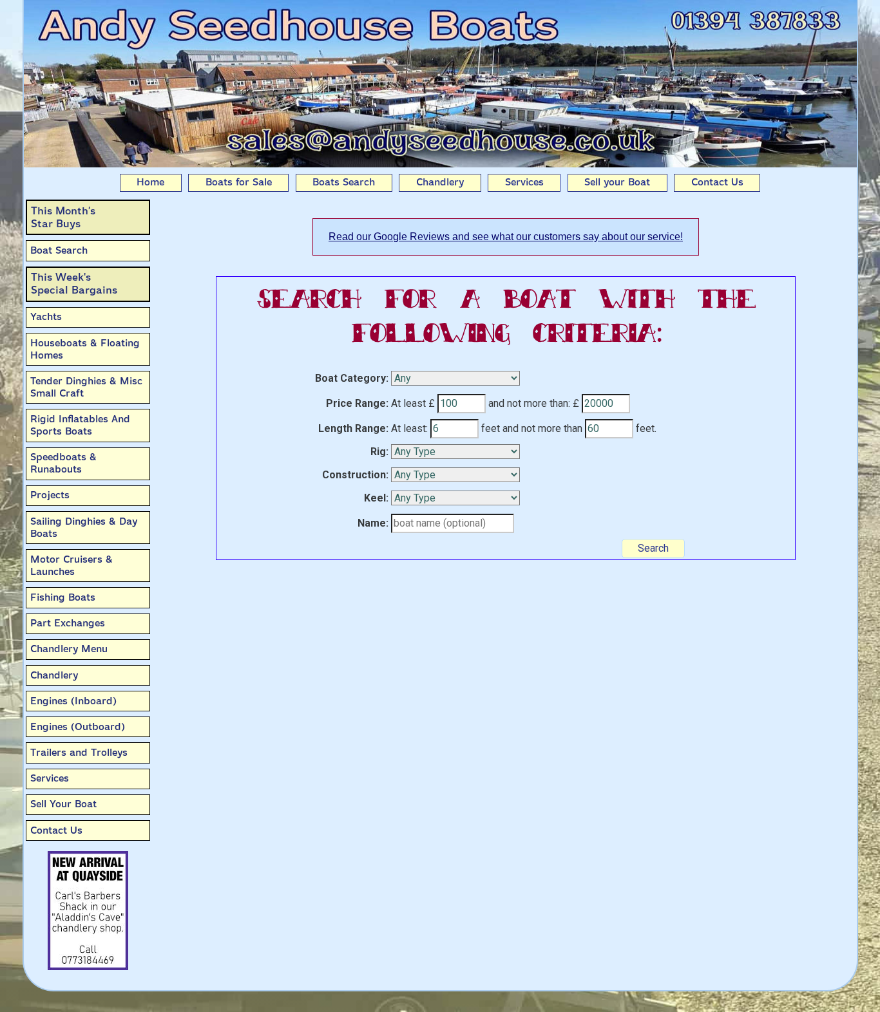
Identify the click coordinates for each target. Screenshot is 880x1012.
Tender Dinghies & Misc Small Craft (86, 387)
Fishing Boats (62, 597)
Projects (50, 495)
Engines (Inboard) (73, 701)
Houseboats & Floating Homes (85, 349)
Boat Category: (351, 378)
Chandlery (440, 182)
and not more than (542, 428)
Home (150, 182)
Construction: (355, 475)
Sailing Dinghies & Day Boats (83, 527)
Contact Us (717, 182)
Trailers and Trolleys (79, 752)
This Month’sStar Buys (63, 217)
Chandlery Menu (69, 649)
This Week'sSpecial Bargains (74, 283)
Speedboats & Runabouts (63, 463)
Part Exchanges (67, 623)
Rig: (379, 451)
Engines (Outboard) (77, 727)
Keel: (376, 498)
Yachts (46, 317)
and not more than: (529, 403)
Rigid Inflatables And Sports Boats (80, 425)
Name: (373, 523)
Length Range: (353, 428)
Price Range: (357, 403)
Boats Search (343, 182)
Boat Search (59, 250)
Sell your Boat (617, 182)
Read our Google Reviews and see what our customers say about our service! (506, 236)
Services (524, 182)
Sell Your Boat (63, 804)
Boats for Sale (239, 182)
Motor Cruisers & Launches (71, 565)
